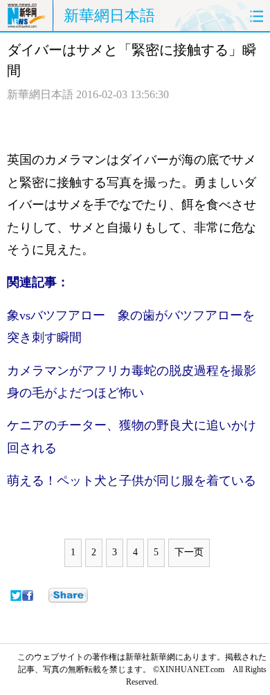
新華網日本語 (109, 15)
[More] (68, 595)
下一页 (189, 552)
